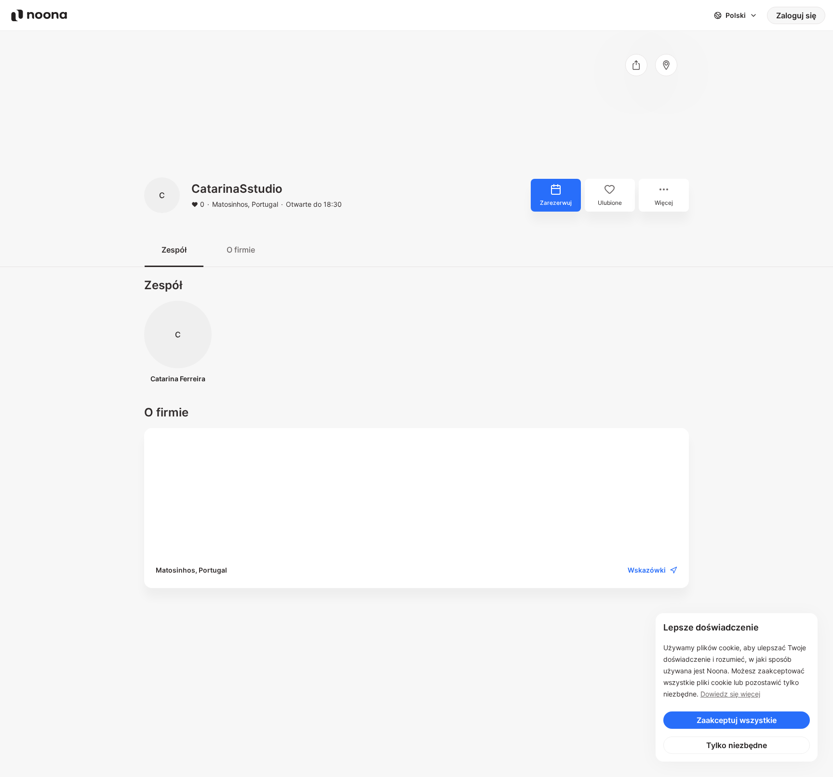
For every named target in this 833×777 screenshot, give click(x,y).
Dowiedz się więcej (730, 694)
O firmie (241, 250)
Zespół (174, 250)
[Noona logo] (39, 15)
